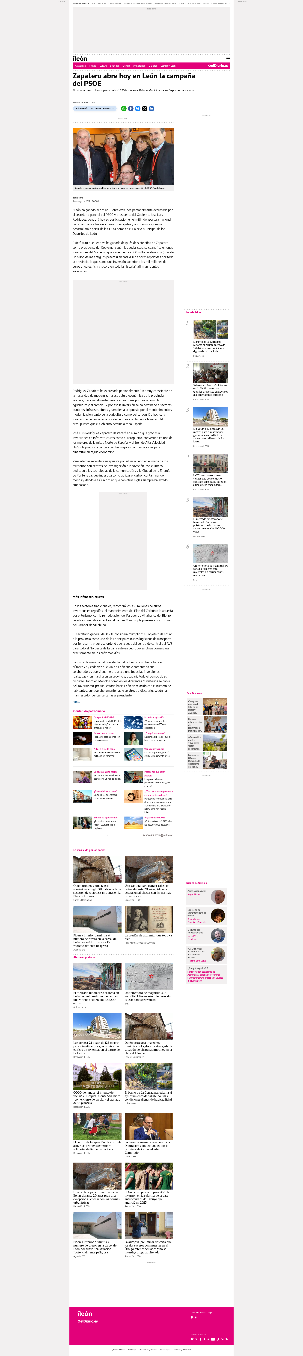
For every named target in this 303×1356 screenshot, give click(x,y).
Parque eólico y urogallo (162, 3)
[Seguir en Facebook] (200, 1339)
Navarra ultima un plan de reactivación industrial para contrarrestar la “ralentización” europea (195, 725)
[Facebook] (131, 108)
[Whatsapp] (124, 108)
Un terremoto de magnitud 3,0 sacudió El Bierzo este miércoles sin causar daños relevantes (148, 996)
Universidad (139, 65)
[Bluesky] (137, 108)
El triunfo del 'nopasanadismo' (195, 931)
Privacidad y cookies (148, 1349)
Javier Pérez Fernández (193, 937)
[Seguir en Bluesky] (192, 1339)
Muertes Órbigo (146, 3)
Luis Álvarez (130, 1103)
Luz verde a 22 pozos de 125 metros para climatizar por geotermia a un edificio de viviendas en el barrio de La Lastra (96, 1048)
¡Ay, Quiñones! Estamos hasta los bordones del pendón (196, 953)
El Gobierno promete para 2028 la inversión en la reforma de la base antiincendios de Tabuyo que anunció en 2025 (147, 1197)
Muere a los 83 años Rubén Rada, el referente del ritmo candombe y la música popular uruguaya (194, 761)
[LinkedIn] (151, 108)
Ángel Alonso (193, 894)
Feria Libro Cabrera (178, 3)
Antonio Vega (79, 1007)
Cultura (103, 65)
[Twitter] (144, 108)
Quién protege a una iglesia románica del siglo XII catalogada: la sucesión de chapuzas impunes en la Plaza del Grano (97, 891)
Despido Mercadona (194, 3)
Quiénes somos (118, 1349)
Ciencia (126, 65)
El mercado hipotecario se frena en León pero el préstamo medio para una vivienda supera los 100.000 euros (96, 998)
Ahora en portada (84, 957)
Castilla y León (168, 65)
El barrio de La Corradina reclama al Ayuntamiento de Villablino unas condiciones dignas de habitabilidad (148, 1096)
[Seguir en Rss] (226, 1339)
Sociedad (114, 65)
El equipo (132, 1349)
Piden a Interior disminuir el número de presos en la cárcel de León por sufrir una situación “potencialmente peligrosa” (94, 940)
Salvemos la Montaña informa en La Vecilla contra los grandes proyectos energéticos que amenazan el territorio (210, 390)
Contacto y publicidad (182, 1349)
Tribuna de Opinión (196, 882)
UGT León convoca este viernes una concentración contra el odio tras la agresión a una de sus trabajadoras (209, 480)
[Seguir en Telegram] (204, 1339)
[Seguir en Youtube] (213, 1339)
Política (92, 65)
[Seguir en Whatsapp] (222, 1339)
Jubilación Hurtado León (219, 3)
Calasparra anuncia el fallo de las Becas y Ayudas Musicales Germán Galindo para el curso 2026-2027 (194, 707)
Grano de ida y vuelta (115, 3)
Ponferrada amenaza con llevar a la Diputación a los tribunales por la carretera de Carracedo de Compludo (147, 1147)
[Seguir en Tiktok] (218, 1339)
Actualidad (80, 65)
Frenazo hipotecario (99, 3)
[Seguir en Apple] (196, 1317)
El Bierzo (153, 65)
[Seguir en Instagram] (208, 1339)
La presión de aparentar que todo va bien (148, 937)
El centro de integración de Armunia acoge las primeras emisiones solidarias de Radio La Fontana (97, 1145)
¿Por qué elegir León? (197, 968)
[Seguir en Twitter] (196, 1339)
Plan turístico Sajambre (132, 3)
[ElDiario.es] (218, 65)
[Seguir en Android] (192, 1317)
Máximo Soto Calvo (196, 960)
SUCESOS (206, 3)
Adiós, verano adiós (196, 891)
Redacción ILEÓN (133, 900)
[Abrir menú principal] (228, 58)
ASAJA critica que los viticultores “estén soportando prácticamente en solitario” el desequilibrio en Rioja (195, 743)
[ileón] (94, 1313)
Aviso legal (164, 1349)
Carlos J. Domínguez (82, 900)
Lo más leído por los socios (89, 850)
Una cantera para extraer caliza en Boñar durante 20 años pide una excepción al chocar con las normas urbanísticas (148, 891)
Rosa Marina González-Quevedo (140, 942)
